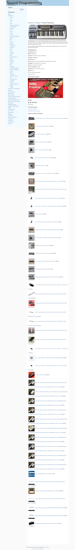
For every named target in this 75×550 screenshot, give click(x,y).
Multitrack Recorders (12, 104)
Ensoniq (11, 42)
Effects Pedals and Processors (14, 101)
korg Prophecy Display (39, 214)
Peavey (11, 63)
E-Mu (11, 41)
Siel (10, 77)
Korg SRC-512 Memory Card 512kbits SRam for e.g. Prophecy (47, 490)
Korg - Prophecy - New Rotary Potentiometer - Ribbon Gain (46, 221)
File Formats (10, 110)
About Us (10, 123)
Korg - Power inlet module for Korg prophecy (43, 157)
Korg (11, 50)
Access (11, 17)
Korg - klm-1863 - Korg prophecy (41, 142)
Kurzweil (11, 52)
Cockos (11, 33)
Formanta (12, 44)
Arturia (11, 23)
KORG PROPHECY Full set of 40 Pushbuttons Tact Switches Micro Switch (49, 118)
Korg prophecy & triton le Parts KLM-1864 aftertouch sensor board (48, 229)
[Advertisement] (48, 13)
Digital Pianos (11, 93)
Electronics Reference (12, 117)
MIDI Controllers (11, 95)
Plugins (9, 107)
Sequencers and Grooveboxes (14, 96)
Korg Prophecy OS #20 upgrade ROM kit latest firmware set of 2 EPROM (49, 181)
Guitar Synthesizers (12, 98)
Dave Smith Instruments (14, 36)
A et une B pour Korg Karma (40, 374)
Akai (11, 18)
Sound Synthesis (11, 109)
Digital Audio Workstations (13, 106)
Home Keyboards (11, 91)
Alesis (11, 20)
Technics (11, 82)
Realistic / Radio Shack (14, 69)
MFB (11, 55)
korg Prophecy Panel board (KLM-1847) (43, 269)
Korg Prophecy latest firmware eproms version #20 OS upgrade (47, 276)
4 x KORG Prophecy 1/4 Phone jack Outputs (43, 253)
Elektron (11, 37)
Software (10, 114)
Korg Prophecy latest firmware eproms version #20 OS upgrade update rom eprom (51, 189)
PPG (11, 64)
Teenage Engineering (14, 83)
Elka (11, 39)
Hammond (12, 47)
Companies (10, 120)
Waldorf (11, 85)
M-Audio (11, 53)
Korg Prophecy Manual (32, 109)
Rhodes (11, 71)
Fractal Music (10, 115)
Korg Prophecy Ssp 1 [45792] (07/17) (42, 126)
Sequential (12, 74)
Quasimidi (12, 66)
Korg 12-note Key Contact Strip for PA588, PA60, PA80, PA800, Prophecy (49, 507)
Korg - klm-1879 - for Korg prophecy (42, 149)
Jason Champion (46, 547)
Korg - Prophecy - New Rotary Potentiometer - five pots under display (48, 198)
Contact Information (40, 548)
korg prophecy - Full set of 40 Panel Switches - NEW (45, 173)
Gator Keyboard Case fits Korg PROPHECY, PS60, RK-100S (47, 523)
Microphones (10, 102)
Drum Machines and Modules (14, 88)
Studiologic (12, 80)
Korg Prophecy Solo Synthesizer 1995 (42, 245)
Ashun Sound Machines (14, 25)
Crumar (11, 34)
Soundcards (10, 118)
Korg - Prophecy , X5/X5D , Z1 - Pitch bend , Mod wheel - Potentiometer (49, 206)
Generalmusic (12, 45)
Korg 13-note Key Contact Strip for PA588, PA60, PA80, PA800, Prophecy (49, 515)
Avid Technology (13, 26)
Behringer (12, 28)
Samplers (10, 90)
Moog (11, 58)
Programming (10, 112)
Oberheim (12, 61)
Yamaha (11, 87)
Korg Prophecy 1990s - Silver (41, 134)
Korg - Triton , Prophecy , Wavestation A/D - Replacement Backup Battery (49, 357)
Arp (10, 22)
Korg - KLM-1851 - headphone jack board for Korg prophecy (46, 237)
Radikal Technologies (14, 68)
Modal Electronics (13, 56)
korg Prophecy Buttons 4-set (40, 165)
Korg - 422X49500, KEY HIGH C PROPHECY (44, 473)
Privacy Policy (34, 548)
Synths (30, 23)
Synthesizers (10, 15)
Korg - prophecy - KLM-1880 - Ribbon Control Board (45, 261)
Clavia (11, 31)
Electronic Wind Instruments (13, 99)
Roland (11, 72)
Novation (11, 60)
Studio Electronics (13, 79)
